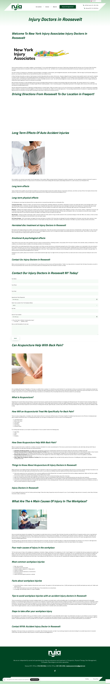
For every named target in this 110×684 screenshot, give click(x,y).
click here (36, 250)
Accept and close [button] (34, 679)
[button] (55, 671)
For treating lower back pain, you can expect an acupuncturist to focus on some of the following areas (49, 417)
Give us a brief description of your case (20, 324)
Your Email (14, 291)
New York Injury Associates (86, 264)
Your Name (14, 279)
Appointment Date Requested (18, 297)
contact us (60, 265)
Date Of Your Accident (16, 314)
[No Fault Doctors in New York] (17, 7)
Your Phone (14, 285)
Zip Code (13, 308)
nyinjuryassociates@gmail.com (75, 666)
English (94, 0)
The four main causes (16, 552)
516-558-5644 (41, 666)
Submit (15, 338)
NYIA (16, 535)
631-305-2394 (60, 666)
